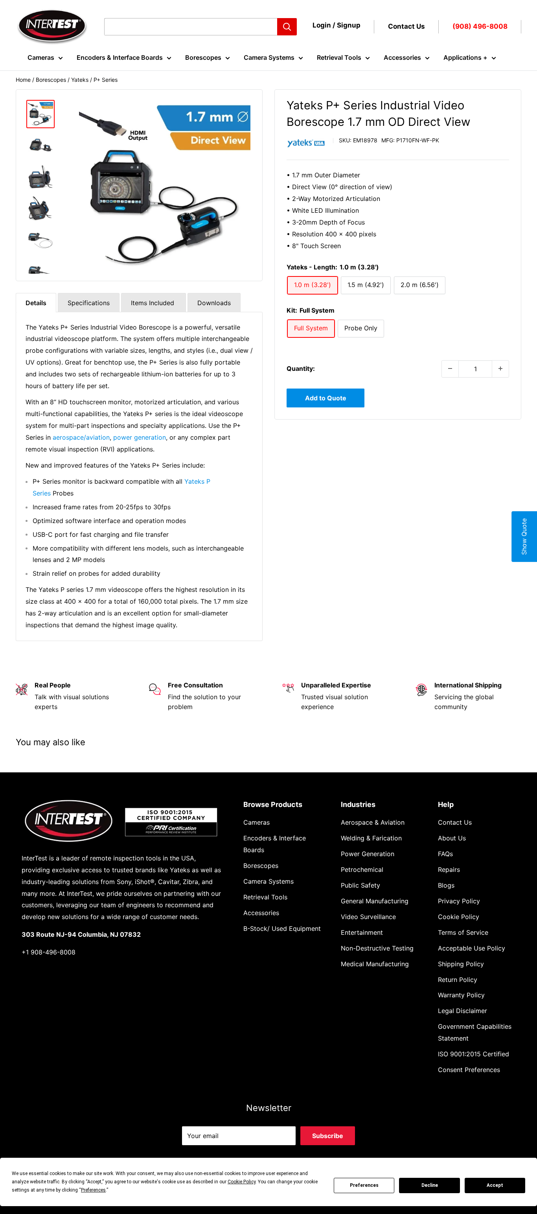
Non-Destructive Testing (377, 948)
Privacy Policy (459, 901)
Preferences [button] (93, 1190)
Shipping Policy (461, 964)
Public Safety (360, 885)
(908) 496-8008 (480, 26)
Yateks (79, 79)
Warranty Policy (461, 995)
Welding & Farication (371, 838)
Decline (429, 1185)
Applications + (465, 57)
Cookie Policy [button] (242, 1182)
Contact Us (406, 26)
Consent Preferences (469, 1070)
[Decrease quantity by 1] (450, 368)
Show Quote (524, 536)
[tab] (36, 302)
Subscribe (327, 1136)
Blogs (446, 885)
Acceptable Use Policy (471, 948)
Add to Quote (325, 398)
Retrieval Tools (339, 57)
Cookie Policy (458, 917)
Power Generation (367, 854)
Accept (495, 1185)
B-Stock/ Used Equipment (282, 928)
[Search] (287, 26)
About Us (452, 838)
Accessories (402, 57)
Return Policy (457, 980)
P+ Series (106, 79)
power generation (139, 437)
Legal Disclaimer (462, 1011)
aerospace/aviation (81, 437)
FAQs (445, 854)
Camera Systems (269, 57)
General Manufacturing (374, 901)
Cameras (41, 57)
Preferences (364, 1185)
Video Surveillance (368, 917)
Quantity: (301, 368)
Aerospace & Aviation (373, 822)
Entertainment (362, 932)
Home (23, 79)
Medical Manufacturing (375, 964)
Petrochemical (362, 869)
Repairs (449, 869)
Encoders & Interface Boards (120, 57)
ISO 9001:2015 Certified (473, 1054)
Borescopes (203, 57)
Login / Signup (336, 25)
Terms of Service (463, 932)
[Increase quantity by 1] (500, 368)
